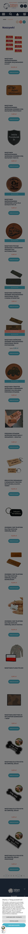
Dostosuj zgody (14, 921)
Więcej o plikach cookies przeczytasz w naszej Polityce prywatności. (12, 913)
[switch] (3, 932)
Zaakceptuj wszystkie (14, 925)
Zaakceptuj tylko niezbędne (14, 917)
